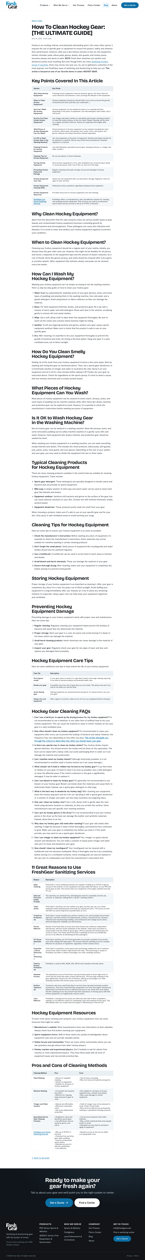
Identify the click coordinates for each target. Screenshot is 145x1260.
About (114, 5)
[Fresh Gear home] (11, 5)
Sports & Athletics (72, 1228)
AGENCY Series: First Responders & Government (48, 1238)
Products (44, 5)
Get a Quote (130, 5)
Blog (106, 5)
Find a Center (94, 5)
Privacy (130, 1256)
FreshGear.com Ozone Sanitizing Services (40, 201)
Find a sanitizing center (123, 1232)
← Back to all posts (40, 1158)
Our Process (78, 5)
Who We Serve (60, 5)
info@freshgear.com (122, 1228)
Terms (136, 1256)
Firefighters (69, 1232)
